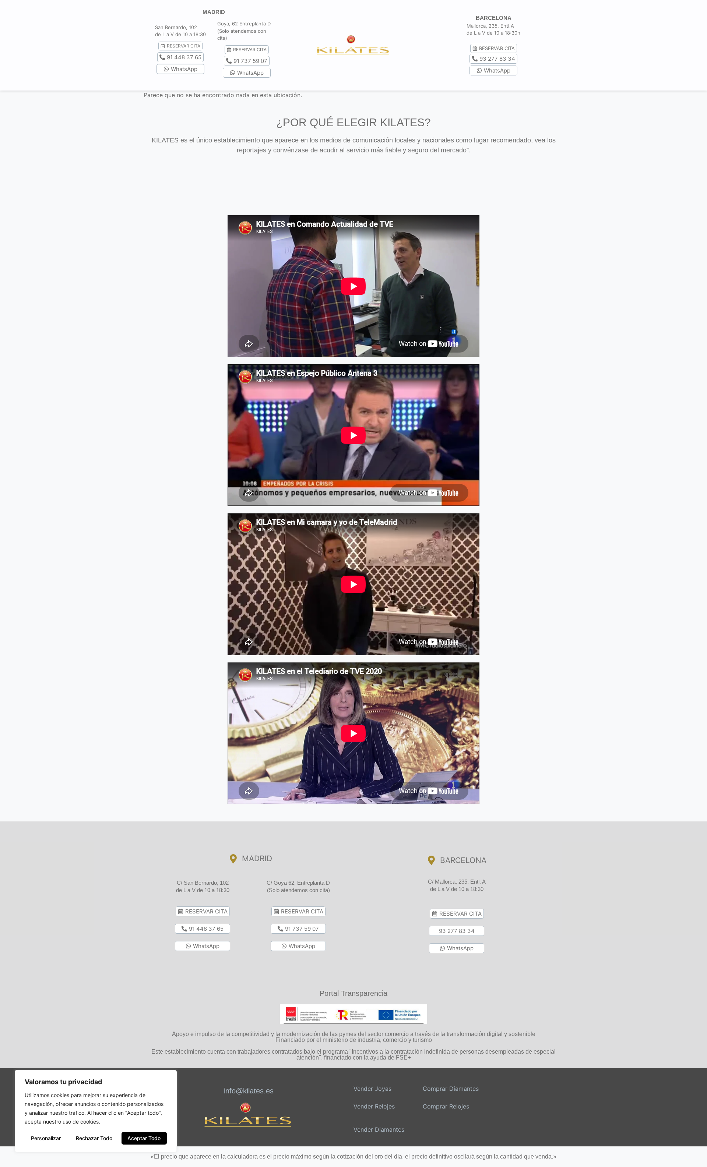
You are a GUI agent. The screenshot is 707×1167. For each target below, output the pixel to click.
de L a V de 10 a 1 (175, 34)
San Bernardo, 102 (176, 27)
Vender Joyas (372, 1088)
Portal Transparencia (353, 993)
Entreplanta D (255, 23)
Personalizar (46, 1138)
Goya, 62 (227, 23)
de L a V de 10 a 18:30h (493, 33)
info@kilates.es (249, 1091)
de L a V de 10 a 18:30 (202, 890)
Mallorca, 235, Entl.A (490, 26)
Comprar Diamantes (451, 1088)
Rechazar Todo (94, 1138)
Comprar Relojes (446, 1106)
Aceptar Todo (144, 1138)
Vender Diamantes (379, 1129)
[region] (96, 1111)
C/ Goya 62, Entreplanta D (298, 883)
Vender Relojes (374, 1106)
